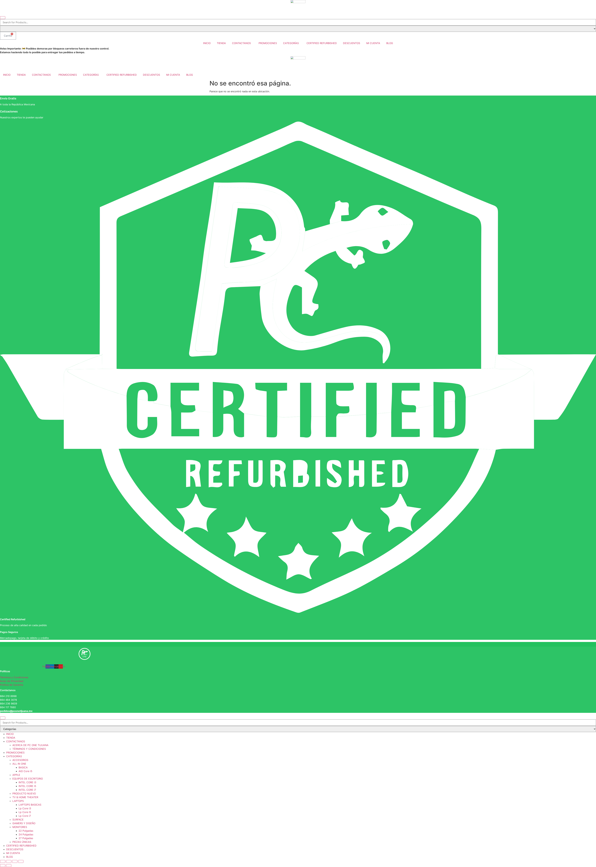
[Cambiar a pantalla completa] (8, 861)
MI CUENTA (373, 43)
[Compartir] (14, 861)
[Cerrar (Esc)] (20, 861)
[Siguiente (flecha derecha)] (8, 865)
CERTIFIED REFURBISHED (322, 43)
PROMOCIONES (268, 43)
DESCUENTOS (351, 43)
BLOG (389, 43)
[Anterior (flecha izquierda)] (2, 865)
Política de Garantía (11, 684)
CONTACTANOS (241, 43)
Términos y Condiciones (14, 677)
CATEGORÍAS (291, 43)
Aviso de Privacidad (11, 681)
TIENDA (221, 43)
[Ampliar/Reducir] (2, 861)
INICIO (207, 43)
